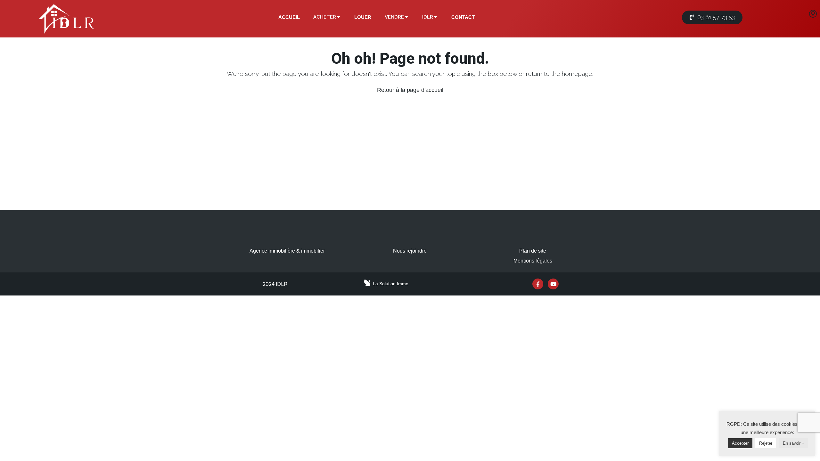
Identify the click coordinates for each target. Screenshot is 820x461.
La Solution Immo (390, 283)
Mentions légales (532, 260)
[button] (712, 17)
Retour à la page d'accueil (410, 90)
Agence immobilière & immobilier (287, 251)
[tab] (289, 17)
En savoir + (793, 443)
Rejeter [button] (765, 443)
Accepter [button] (740, 443)
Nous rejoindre (410, 251)
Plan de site (532, 251)
